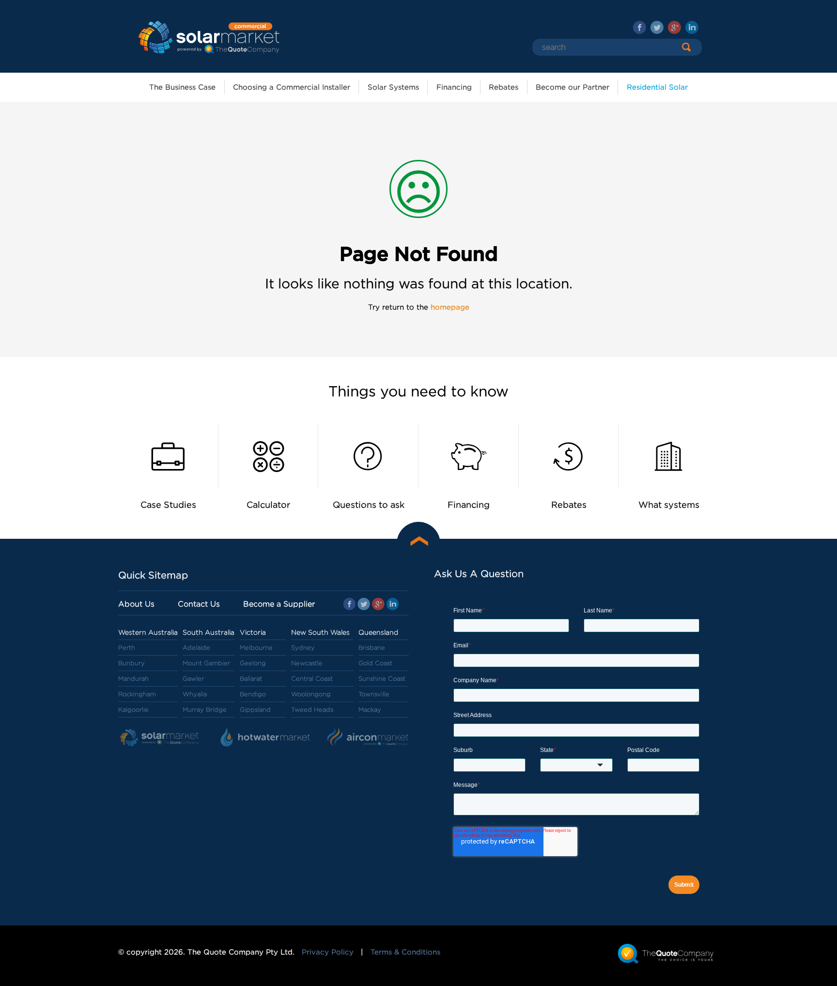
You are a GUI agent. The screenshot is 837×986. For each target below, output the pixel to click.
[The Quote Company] (666, 953)
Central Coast (312, 678)
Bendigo (253, 694)
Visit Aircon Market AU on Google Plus (674, 27)
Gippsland (255, 709)
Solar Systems (393, 87)
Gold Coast (375, 663)
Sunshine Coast (381, 678)
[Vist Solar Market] (161, 738)
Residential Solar (657, 87)
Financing (454, 87)
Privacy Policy (328, 952)
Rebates (503, 87)
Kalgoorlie (133, 709)
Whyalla (195, 694)
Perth (126, 647)
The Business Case (182, 87)
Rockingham (137, 694)
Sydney (303, 647)
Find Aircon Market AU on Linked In (691, 27)
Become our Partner (572, 87)
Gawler (193, 678)
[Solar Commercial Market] (207, 36)
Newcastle (307, 663)
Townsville (373, 694)
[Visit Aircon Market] (368, 738)
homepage (450, 307)
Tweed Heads (312, 709)
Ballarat (251, 678)
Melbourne (256, 647)
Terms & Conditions (405, 952)
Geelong (253, 663)
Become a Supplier (279, 604)
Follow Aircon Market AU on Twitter (657, 27)
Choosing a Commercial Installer (291, 87)
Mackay (369, 709)
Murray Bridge (205, 709)
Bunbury (131, 663)
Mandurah (133, 678)
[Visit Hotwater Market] (266, 738)
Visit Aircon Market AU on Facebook (639, 27)
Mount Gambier (206, 663)
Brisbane (371, 647)
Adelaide (196, 647)
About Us (136, 604)
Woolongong (311, 694)
